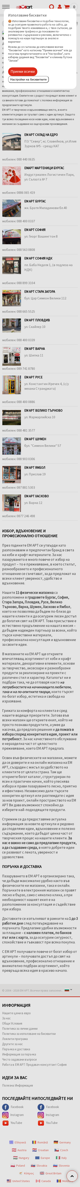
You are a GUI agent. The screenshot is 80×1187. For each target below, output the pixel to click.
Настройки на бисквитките (28, 79)
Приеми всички (23, 71)
